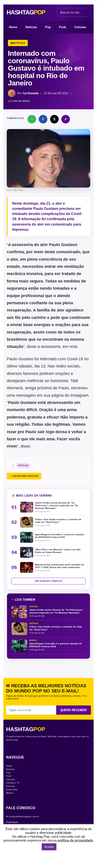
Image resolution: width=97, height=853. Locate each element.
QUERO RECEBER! (73, 710)
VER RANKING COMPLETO (48, 581)
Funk (62, 27)
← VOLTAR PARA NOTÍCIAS (24, 476)
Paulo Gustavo (45, 208)
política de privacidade (75, 840)
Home (13, 27)
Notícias (31, 27)
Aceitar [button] (49, 847)
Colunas (80, 27)
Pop (48, 27)
